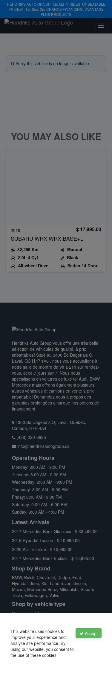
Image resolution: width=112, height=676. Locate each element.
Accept (91, 633)
